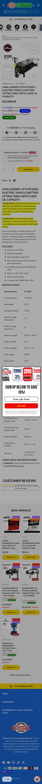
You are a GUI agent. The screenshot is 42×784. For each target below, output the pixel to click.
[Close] (38, 384)
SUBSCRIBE (21, 406)
